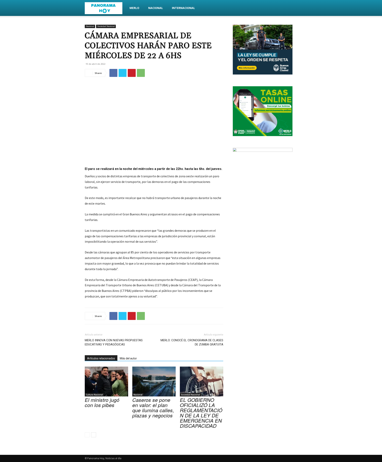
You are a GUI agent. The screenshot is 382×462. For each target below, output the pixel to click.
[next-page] (93, 434)
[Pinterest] (132, 73)
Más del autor (128, 358)
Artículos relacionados (101, 358)
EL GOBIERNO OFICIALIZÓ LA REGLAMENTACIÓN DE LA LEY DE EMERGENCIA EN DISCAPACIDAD (201, 412)
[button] (292, 8)
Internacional (183, 8)
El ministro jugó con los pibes (102, 402)
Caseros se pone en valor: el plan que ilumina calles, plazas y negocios (153, 407)
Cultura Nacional (94, 394)
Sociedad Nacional (106, 26)
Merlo (134, 8)
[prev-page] (87, 434)
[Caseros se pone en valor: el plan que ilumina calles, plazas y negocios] (154, 381)
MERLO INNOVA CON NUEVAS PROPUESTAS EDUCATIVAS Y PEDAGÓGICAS (114, 342)
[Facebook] (113, 73)
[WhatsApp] (141, 73)
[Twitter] (123, 73)
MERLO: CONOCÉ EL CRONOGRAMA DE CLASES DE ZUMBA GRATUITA (192, 342)
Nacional (155, 8)
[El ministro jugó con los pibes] (106, 381)
